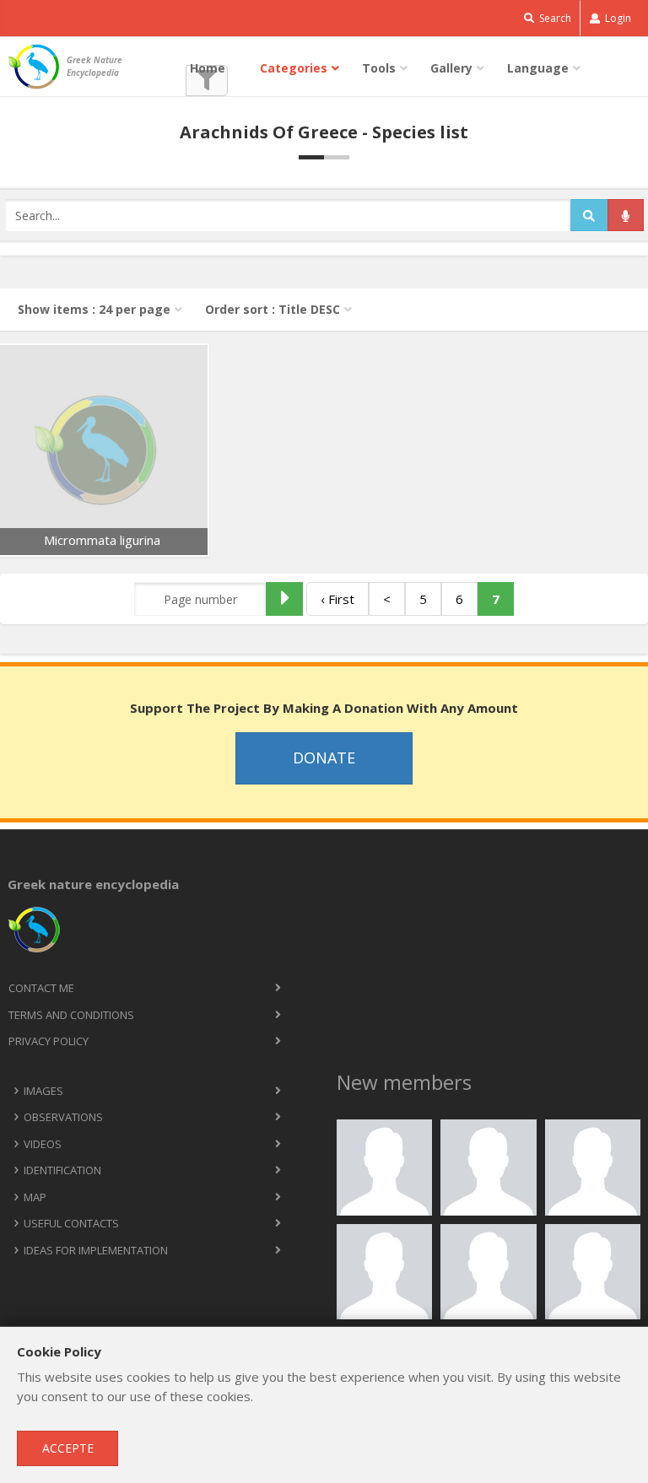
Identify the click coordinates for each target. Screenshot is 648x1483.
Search (554, 18)
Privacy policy (48, 1041)
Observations (63, 1116)
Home (207, 68)
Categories (293, 68)
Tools (379, 68)
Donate (324, 757)
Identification (62, 1170)
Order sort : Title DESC (272, 309)
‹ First (337, 599)
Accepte (68, 1448)
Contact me (41, 987)
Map (35, 1197)
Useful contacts (71, 1223)
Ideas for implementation (96, 1250)
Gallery (451, 68)
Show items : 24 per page (94, 309)
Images (43, 1090)
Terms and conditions (71, 1014)
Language (538, 68)
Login (616, 18)
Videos (43, 1143)
